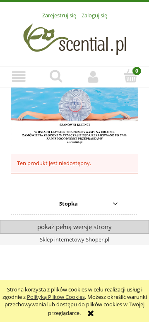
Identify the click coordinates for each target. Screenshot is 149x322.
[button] (18, 76)
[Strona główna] (74, 38)
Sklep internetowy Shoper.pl (74, 239)
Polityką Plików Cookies (56, 297)
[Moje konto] (93, 76)
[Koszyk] (130, 76)
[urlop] (74, 117)
